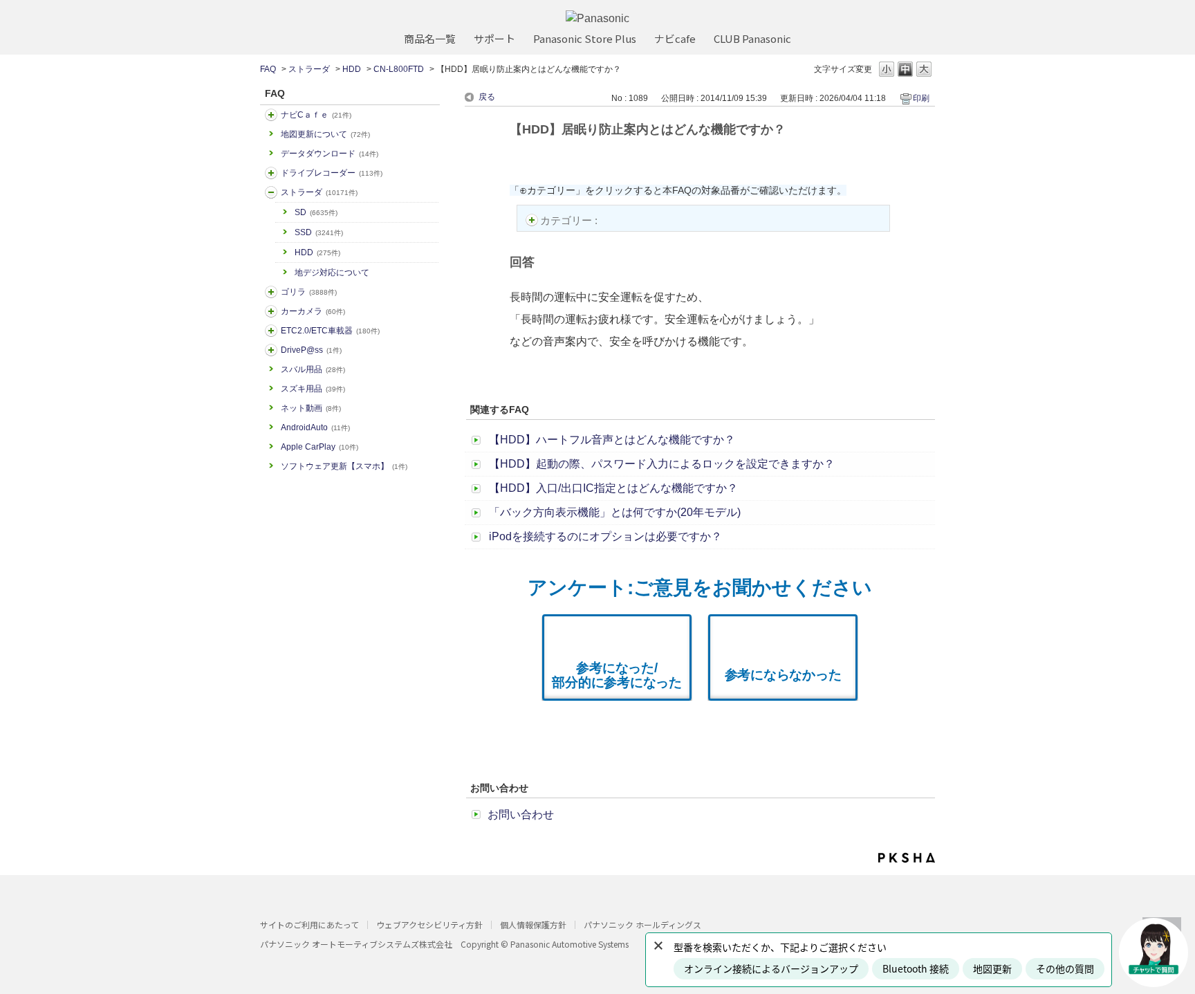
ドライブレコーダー (331, 173)
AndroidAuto (315, 427)
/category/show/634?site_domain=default (271, 173)
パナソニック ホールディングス (642, 924)
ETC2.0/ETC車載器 (330, 330)
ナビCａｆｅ (316, 115)
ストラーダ (309, 69)
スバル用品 (313, 369)
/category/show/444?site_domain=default (271, 330)
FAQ (268, 69)
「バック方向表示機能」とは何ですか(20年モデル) (615, 512)
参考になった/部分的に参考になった (617, 675)
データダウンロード (329, 153)
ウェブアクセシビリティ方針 (429, 924)
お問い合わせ (521, 814)
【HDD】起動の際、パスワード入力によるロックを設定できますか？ (662, 464)
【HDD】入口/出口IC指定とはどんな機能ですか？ (613, 488)
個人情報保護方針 (533, 924)
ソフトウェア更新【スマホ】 (344, 466)
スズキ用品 (313, 389)
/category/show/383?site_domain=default (271, 292)
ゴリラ (309, 292)
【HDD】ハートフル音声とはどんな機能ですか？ (612, 439)
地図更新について (325, 134)
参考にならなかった (783, 675)
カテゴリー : (570, 220)
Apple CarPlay (319, 447)
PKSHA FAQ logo (906, 858)
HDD (351, 69)
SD (316, 212)
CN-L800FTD (398, 69)
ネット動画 (311, 408)
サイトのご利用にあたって (309, 924)
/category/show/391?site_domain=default (271, 192)
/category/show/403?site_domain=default (271, 350)
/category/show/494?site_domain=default (271, 311)
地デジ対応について (332, 272)
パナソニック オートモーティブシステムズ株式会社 (356, 944)
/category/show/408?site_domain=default (271, 115)
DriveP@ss (311, 350)
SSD (319, 232)
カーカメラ (313, 311)
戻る (487, 97)
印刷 (921, 98)
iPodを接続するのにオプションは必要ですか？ (605, 536)
